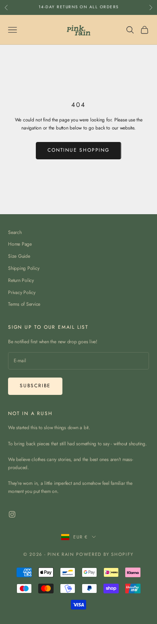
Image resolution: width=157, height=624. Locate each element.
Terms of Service (24, 304)
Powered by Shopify (105, 554)
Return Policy (21, 280)
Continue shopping (78, 150)
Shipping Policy (23, 268)
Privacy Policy (21, 292)
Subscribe (35, 385)
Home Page (20, 244)
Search (15, 232)
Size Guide (19, 256)
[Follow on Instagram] (12, 514)
